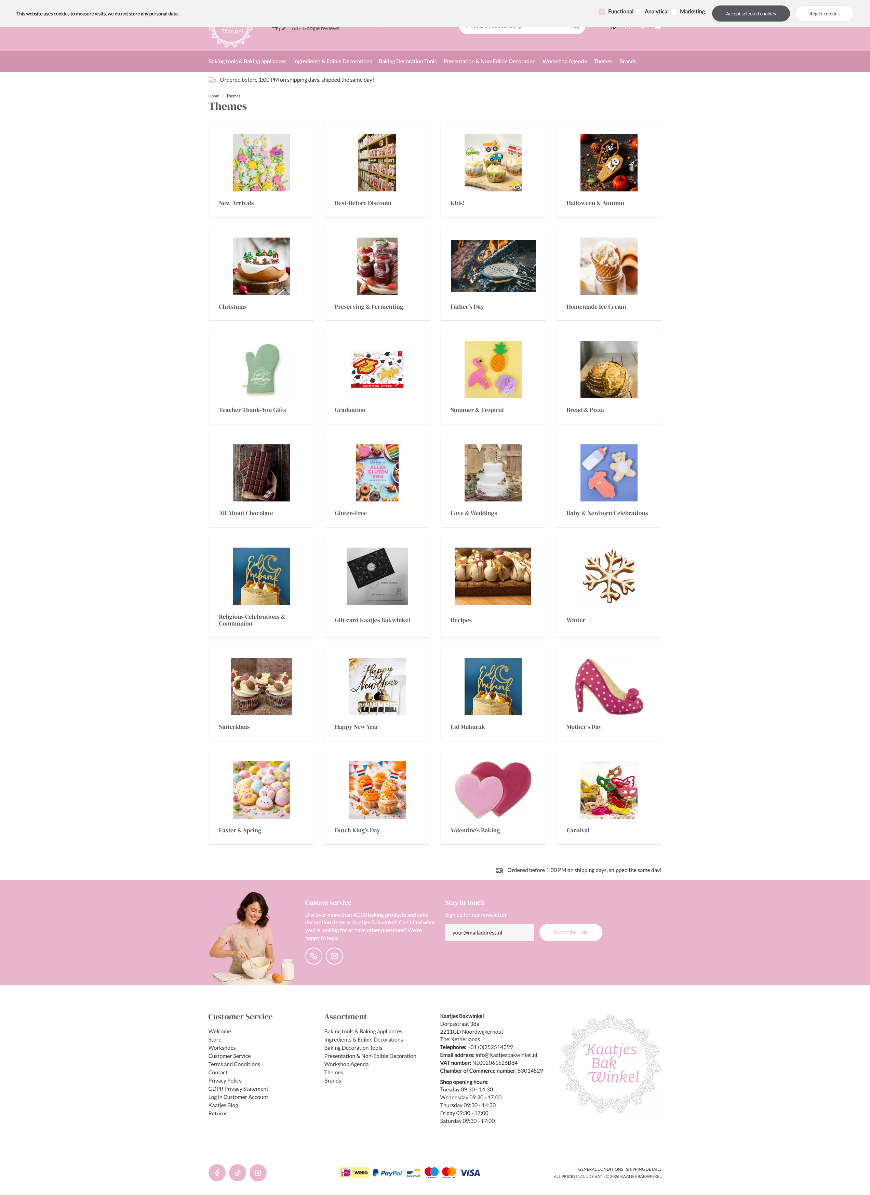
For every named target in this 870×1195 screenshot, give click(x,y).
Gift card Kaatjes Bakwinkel (372, 620)
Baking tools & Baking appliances (247, 61)
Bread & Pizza (585, 410)
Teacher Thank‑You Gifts (252, 410)
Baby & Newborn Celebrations (607, 513)
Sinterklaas (234, 727)
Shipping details (643, 1169)
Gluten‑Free (351, 513)
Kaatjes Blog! (224, 1105)
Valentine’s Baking (475, 830)
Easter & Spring (240, 830)
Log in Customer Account (238, 1097)
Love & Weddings (474, 513)
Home (214, 95)
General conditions (601, 1169)
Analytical (657, 11)
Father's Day (467, 307)
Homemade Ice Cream (596, 307)
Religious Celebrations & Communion (252, 620)
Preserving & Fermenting (369, 307)
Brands (627, 61)
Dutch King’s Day (357, 830)
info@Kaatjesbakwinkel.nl (506, 1055)
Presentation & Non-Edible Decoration (490, 61)
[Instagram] (258, 1172)
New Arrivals (236, 203)
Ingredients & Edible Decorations (332, 61)
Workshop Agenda (565, 61)
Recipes (461, 620)
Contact (218, 1072)
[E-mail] (334, 956)
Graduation (350, 410)
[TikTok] (237, 1172)
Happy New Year (357, 727)
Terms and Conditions (234, 1064)
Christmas (233, 307)
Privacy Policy (225, 1080)
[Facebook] (217, 1172)
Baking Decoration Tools (408, 61)
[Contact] (313, 956)
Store (215, 1039)
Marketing (692, 11)
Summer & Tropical (477, 410)
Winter (576, 620)
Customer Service (230, 1056)
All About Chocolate (246, 513)
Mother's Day (584, 727)
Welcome (220, 1031)
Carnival (578, 830)
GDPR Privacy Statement (239, 1089)
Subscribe (565, 932)
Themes (603, 61)
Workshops (222, 1048)
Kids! (458, 203)
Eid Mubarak (468, 727)
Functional (620, 11)
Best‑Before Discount (363, 203)
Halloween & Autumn (596, 203)
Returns (218, 1113)
